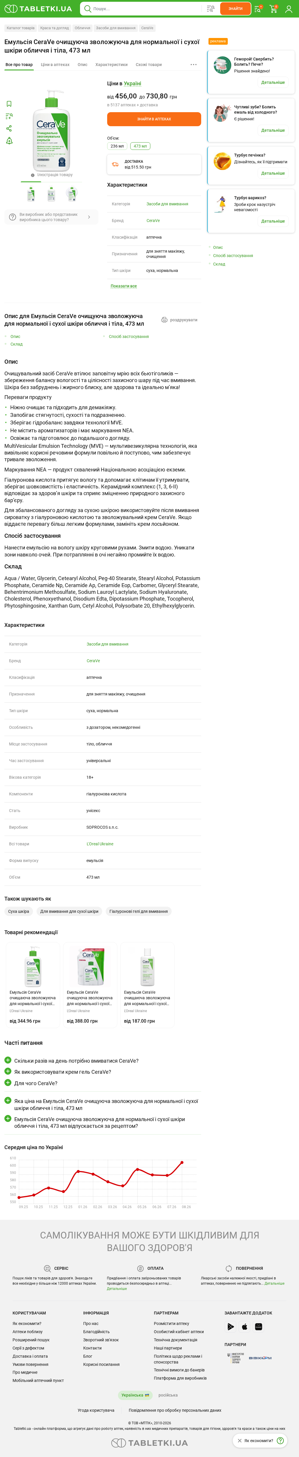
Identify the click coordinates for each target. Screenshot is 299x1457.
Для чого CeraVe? (36, 1083)
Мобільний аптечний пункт (38, 1380)
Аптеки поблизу (28, 1331)
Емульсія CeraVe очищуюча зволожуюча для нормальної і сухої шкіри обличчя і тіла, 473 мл (101, 46)
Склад (16, 344)
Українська (132, 1395)
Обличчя (82, 28)
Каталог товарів (20, 28)
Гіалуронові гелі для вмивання (138, 911)
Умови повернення (30, 1364)
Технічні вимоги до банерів (179, 1370)
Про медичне (25, 1372)
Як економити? (27, 1323)
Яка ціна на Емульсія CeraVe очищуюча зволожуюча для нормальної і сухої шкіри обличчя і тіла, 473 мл (106, 1104)
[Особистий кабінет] (289, 9)
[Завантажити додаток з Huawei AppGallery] (258, 1327)
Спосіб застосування (129, 336)
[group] (154, 93)
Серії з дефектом (28, 1348)
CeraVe (147, 28)
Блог (87, 1356)
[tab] (19, 64)
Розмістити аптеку (171, 1323)
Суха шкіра (18, 911)
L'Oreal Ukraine (100, 844)
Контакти (92, 1348)
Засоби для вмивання (115, 28)
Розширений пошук (31, 1340)
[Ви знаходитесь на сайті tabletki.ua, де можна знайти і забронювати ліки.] (38, 8)
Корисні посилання (101, 1364)
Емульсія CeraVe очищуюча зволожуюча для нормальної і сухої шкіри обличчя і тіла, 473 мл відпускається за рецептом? (99, 1122)
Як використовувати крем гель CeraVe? (62, 1072)
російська (168, 1395)
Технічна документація (175, 1340)
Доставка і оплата (30, 1356)
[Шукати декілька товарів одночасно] (210, 8)
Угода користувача (96, 1410)
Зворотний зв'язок (101, 1340)
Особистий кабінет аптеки (179, 1331)
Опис (15, 336)
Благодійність (96, 1331)
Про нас (90, 1323)
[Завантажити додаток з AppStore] (244, 1327)
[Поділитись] (9, 128)
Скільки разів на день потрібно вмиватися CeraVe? (76, 1061)
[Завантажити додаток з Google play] (230, 1327)
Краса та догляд (54, 28)
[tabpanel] (102, 443)
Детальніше (117, 1289)
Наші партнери (168, 1348)
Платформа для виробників (180, 1378)
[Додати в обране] (9, 104)
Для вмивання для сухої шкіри (69, 911)
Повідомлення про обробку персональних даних (175, 1410)
